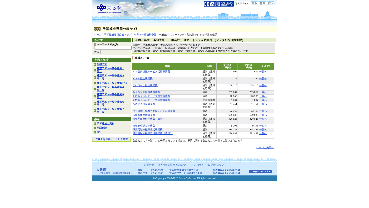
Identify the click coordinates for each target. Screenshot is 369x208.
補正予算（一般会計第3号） (112, 83)
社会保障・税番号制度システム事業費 (154, 111)
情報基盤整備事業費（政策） (149, 118)
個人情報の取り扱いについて (174, 165)
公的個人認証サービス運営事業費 (151, 96)
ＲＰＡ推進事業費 (143, 78)
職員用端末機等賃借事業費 (148, 129)
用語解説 (102, 128)
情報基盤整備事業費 (144, 115)
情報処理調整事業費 (144, 125)
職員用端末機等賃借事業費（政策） (153, 133)
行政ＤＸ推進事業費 (144, 104)
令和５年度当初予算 (145, 34)
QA (99, 132)
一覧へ (263, 71)
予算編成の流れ (105, 123)
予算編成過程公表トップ (117, 34)
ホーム (97, 34)
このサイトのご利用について (210, 165)
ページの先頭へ (265, 147)
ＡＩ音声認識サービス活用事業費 (151, 71)
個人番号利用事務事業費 (146, 92)
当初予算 (102, 64)
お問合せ (149, 165)
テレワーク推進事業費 (145, 85)
